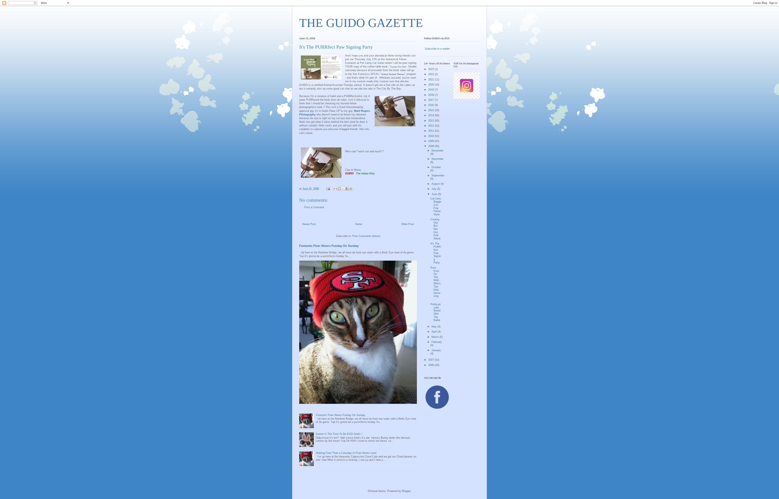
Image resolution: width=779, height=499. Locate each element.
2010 (431, 136)
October (436, 167)
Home (358, 224)
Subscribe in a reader (437, 48)
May (434, 326)
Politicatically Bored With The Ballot (435, 312)
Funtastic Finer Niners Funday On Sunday (329, 245)
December (437, 150)
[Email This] (335, 189)
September (437, 175)
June (434, 194)
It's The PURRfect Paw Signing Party (435, 253)
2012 (431, 125)
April (434, 331)
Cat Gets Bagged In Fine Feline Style (435, 206)
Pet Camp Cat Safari (372, 62)
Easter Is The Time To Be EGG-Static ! (339, 433)
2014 (431, 115)
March (435, 336)
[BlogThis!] (339, 189)
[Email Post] (328, 188)
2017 (431, 99)
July (434, 188)
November (437, 158)
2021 (431, 79)
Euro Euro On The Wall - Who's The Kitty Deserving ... (435, 283)
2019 (431, 89)
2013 (431, 120)
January (436, 350)
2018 (431, 94)
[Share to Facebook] (347, 189)
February (436, 341)
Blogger (406, 491)
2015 (431, 110)
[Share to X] (343, 189)
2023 (431, 69)
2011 (431, 130)
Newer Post (309, 224)
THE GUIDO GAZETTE (361, 23)
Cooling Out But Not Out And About (435, 229)
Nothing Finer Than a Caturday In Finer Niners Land (346, 452)
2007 (431, 359)
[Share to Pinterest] (351, 189)
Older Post (407, 224)
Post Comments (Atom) (366, 236)
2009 (431, 141)
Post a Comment (314, 207)
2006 (431, 365)
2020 (431, 84)
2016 (431, 105)
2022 (431, 74)
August (436, 183)
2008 (431, 146)
